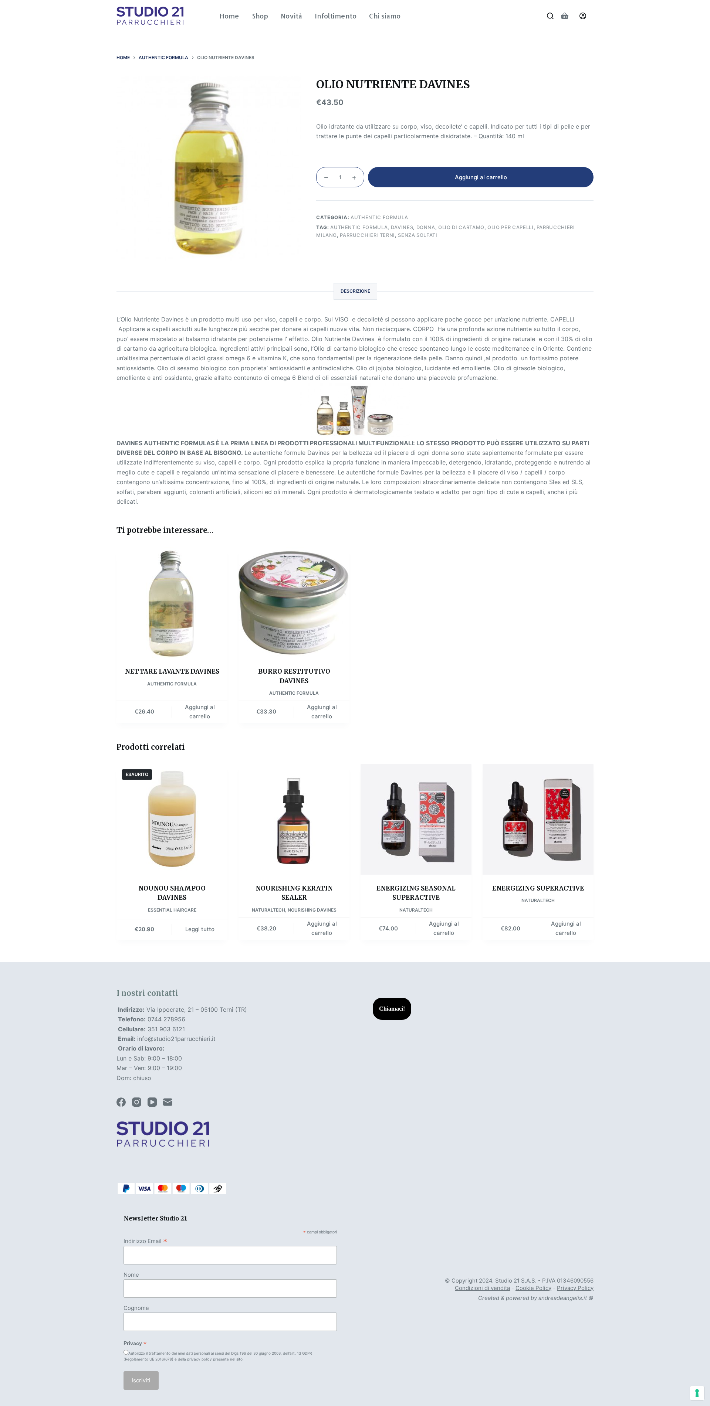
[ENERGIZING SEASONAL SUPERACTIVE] (416, 819)
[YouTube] (152, 1102)
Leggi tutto (199, 929)
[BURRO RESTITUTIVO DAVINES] (294, 602)
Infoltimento (335, 15)
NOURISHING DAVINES (312, 910)
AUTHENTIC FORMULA (379, 217)
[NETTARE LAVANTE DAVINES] (171, 602)
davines (402, 227)
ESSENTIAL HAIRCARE (172, 910)
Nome (131, 1274)
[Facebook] (121, 1102)
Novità (291, 15)
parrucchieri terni (367, 235)
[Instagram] (136, 1102)
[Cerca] (550, 16)
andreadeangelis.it (562, 1297)
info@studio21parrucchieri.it (176, 1038)
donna (425, 227)
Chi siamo (384, 15)
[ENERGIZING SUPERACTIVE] (538, 819)
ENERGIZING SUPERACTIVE (538, 888)
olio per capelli (510, 227)
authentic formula (359, 227)
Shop (260, 15)
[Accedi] (582, 16)
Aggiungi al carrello (481, 177)
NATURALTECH (268, 910)
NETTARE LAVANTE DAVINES (172, 671)
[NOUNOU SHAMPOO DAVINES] (171, 819)
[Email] (167, 1102)
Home (229, 15)
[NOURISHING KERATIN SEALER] (294, 819)
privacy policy (199, 1359)
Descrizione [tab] (355, 291)
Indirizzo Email (145, 1241)
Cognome (136, 1307)
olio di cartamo (461, 227)
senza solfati (417, 235)
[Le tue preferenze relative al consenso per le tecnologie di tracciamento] (697, 1393)
